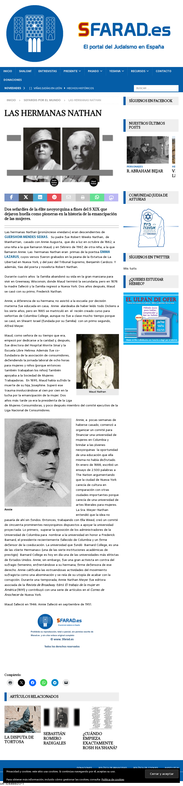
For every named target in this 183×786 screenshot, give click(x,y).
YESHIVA (115, 71)
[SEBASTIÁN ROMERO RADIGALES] (62, 718)
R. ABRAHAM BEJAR (145, 171)
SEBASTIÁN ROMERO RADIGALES (55, 738)
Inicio (7, 71)
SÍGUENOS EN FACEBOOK (150, 101)
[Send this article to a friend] (68, 198)
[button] (61, 156)
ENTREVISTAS (47, 71)
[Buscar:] (156, 88)
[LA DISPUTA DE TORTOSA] (22, 719)
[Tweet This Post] (26, 198)
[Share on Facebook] (11, 198)
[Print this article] (83, 198)
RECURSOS (138, 71)
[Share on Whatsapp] (97, 198)
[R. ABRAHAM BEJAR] (148, 150)
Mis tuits (130, 268)
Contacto (163, 71)
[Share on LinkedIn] (40, 198)
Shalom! (25, 71)
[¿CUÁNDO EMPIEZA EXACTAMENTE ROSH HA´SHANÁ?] (101, 718)
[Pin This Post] (54, 198)
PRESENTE (70, 71)
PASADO (93, 71)
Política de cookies (113, 779)
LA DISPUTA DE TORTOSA (19, 739)
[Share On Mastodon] (111, 198)
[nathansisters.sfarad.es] (61, 186)
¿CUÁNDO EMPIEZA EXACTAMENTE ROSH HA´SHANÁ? (100, 740)
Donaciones (13, 80)
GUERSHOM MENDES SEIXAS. (26, 236)
